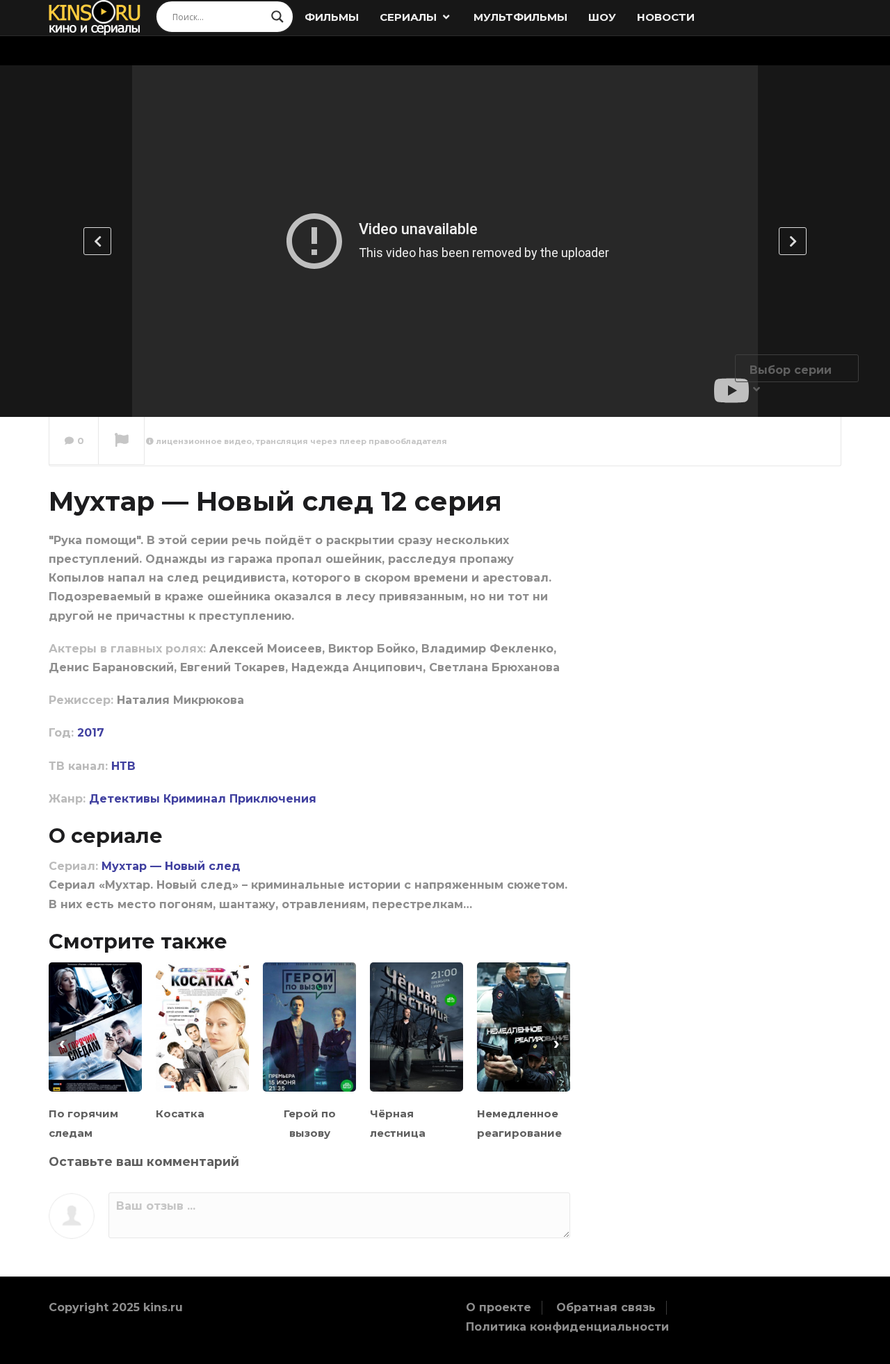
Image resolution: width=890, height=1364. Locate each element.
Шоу (602, 17)
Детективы (124, 798)
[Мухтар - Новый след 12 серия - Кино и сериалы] (95, 17)
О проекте (498, 1307)
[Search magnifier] (277, 16)
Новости (666, 17)
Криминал (194, 798)
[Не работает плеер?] (121, 441)
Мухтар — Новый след (171, 866)
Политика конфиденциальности (567, 1326)
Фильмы (332, 17)
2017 (90, 732)
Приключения (272, 798)
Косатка (180, 1113)
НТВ (123, 766)
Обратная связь (606, 1307)
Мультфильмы (520, 17)
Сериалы (409, 17)
